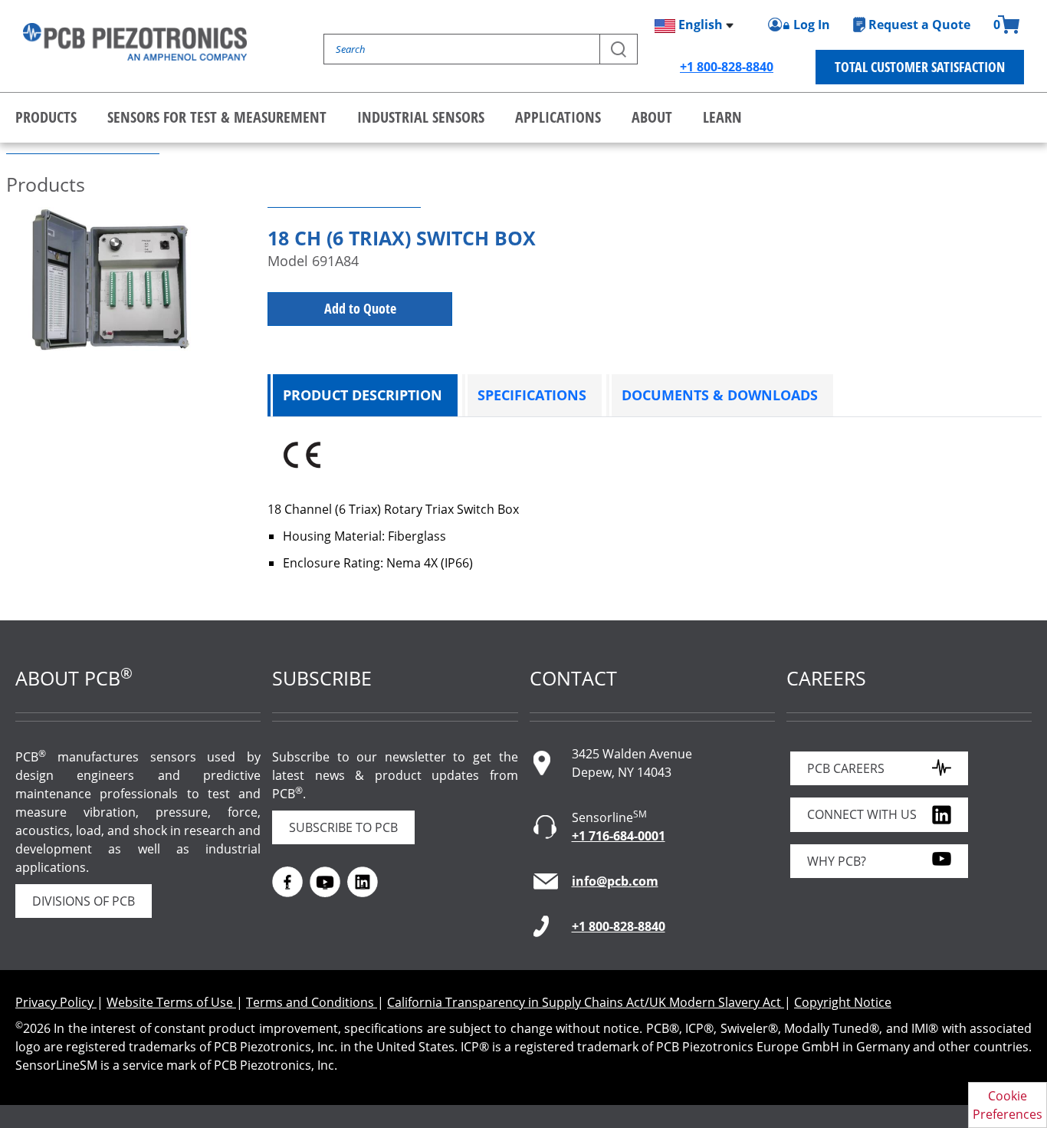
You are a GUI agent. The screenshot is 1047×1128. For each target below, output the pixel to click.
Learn (722, 117)
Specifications (532, 395)
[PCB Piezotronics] (135, 42)
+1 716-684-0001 (618, 835)
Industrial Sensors (420, 117)
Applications (558, 117)
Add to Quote (360, 308)
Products (46, 117)
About (652, 117)
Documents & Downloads (720, 395)
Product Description (362, 395)
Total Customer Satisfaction (920, 67)
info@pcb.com (615, 881)
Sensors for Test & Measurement (217, 117)
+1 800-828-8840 (726, 66)
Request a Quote (919, 24)
